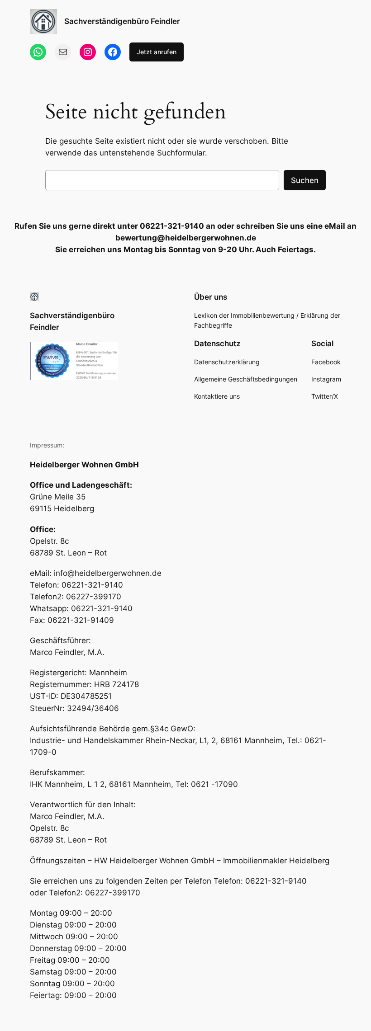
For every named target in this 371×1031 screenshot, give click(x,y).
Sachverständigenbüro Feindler (122, 21)
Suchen (305, 180)
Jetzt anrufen (156, 52)
